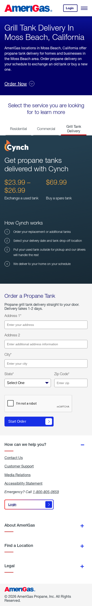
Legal (9, 565)
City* (8, 354)
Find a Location (18, 545)
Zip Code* (61, 374)
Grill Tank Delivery (73, 128)
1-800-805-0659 (46, 492)
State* (9, 374)
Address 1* (12, 316)
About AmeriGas (19, 525)
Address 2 (12, 335)
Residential (18, 129)
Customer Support (19, 466)
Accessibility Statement (23, 483)
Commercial (46, 129)
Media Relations (17, 475)
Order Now (15, 83)
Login (71, 9)
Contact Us (13, 458)
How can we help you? (25, 444)
